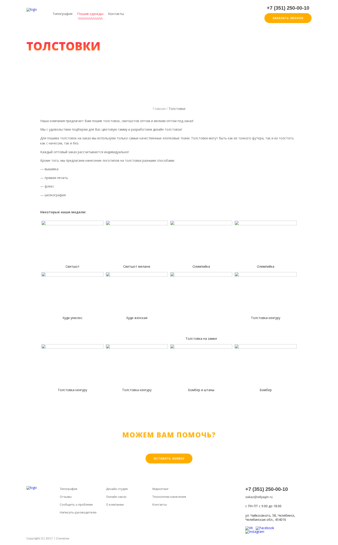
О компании (115, 505)
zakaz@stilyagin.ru (259, 497)
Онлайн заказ (116, 497)
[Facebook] (266, 528)
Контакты (116, 14)
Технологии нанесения (169, 497)
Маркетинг (160, 489)
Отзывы (66, 497)
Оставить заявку (169, 458)
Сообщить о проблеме (76, 505)
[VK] (250, 528)
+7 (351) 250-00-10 (288, 8)
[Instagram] (256, 531)
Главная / (160, 108)
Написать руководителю (78, 512)
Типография (62, 14)
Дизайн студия (117, 489)
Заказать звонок (288, 18)
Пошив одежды (90, 14)
